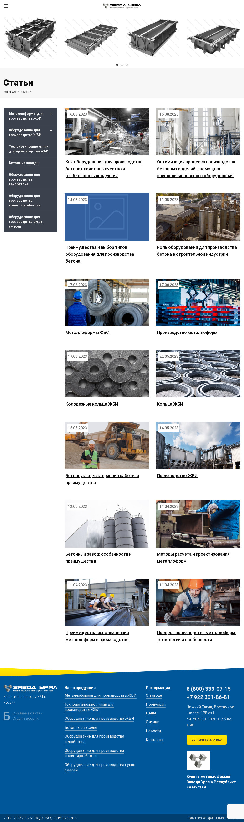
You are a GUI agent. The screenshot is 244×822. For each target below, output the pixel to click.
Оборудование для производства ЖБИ (30, 132)
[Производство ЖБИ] (198, 445)
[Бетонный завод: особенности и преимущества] (107, 524)
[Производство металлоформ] (198, 302)
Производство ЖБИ (177, 475)
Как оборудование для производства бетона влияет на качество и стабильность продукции (104, 168)
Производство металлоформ (187, 332)
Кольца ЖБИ (170, 403)
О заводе (154, 695)
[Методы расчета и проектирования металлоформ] (198, 524)
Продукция (156, 704)
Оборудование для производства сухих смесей (25, 221)
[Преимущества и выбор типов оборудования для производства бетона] (107, 217)
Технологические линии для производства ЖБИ (28, 149)
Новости (153, 731)
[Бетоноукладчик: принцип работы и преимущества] (107, 445)
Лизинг (152, 722)
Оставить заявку (206, 739)
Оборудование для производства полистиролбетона (25, 200)
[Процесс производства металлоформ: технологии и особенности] (198, 602)
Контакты (154, 740)
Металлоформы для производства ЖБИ (30, 115)
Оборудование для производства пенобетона (24, 179)
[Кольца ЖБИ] (198, 373)
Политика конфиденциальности (212, 818)
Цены (151, 713)
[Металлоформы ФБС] (107, 302)
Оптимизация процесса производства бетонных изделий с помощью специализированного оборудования (196, 168)
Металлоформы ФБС (87, 332)
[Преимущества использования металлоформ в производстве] (107, 602)
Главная (10, 92)
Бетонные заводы (24, 163)
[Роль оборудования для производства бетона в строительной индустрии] (198, 217)
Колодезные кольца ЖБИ (92, 403)
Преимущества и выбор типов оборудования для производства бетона (100, 254)
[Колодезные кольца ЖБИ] (107, 373)
